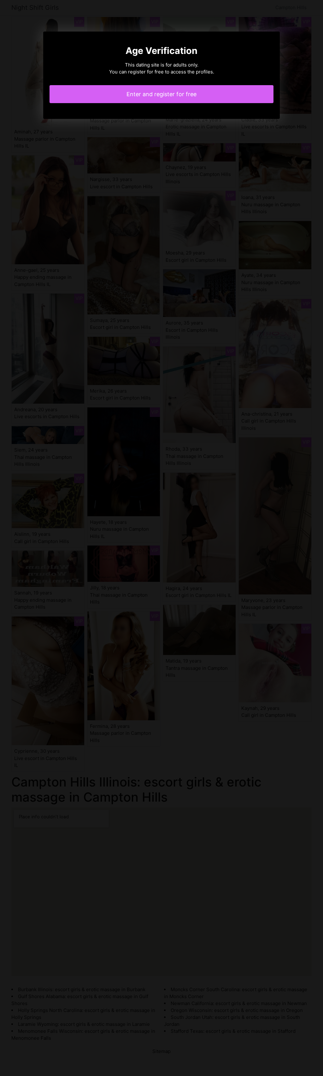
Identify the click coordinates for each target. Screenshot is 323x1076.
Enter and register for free (161, 94)
